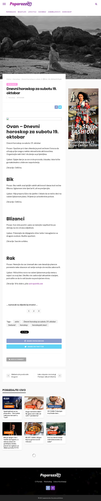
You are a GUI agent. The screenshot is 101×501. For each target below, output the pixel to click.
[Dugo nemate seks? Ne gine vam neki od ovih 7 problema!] (34, 403)
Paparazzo (11, 12)
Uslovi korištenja (59, 482)
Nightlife (22, 12)
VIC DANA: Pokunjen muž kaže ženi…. (54, 412)
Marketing (48, 482)
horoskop (24, 325)
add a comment (17, 359)
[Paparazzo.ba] (21, 4)
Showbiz (42, 12)
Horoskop (67, 12)
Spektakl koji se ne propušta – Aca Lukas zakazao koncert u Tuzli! (12, 414)
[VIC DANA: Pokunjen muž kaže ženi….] (56, 402)
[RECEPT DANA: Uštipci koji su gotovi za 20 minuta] (34, 428)
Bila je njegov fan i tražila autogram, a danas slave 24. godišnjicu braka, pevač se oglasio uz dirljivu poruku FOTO (11, 442)
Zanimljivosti (54, 12)
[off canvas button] (4, 4)
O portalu (38, 482)
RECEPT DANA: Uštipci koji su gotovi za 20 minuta (33, 439)
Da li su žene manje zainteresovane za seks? (54, 439)
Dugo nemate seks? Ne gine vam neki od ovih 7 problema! (33, 414)
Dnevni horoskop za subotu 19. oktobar (40, 321)
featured (11, 325)
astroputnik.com (36, 283)
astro (17, 321)
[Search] (96, 4)
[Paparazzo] (50, 475)
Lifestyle (32, 12)
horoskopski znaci (39, 325)
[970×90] (34, 120)
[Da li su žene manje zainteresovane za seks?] (56, 428)
